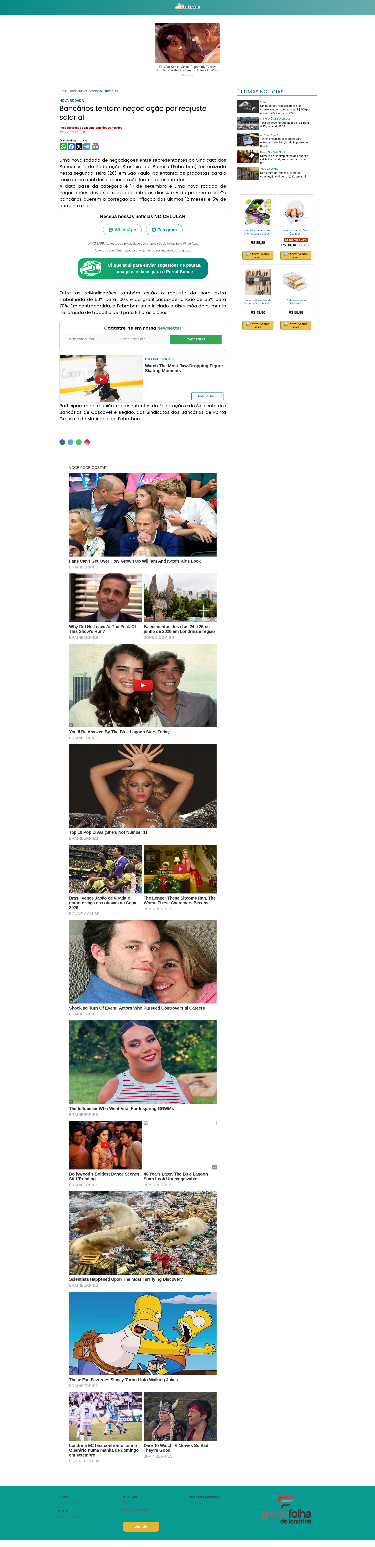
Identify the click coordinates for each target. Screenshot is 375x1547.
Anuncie (141, 1526)
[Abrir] (54, 7)
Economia (96, 91)
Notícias (111, 91)
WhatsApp (125, 229)
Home (63, 91)
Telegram (167, 229)
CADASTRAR (196, 339)
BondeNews (78, 91)
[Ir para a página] (187, 7)
